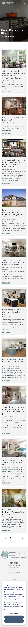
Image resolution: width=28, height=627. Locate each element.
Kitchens (12, 366)
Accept (14, 617)
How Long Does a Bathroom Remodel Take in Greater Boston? (13, 512)
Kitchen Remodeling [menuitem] (14, 570)
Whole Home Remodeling (16, 467)
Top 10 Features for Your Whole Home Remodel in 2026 (13, 462)
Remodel (12, 80)
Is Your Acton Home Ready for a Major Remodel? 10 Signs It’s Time (12, 213)
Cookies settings (14, 613)
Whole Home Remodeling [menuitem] (14, 565)
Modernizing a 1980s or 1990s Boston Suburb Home (13, 312)
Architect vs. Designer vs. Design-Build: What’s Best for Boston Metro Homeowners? (14, 163)
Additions (13, 267)
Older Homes (18, 366)
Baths (11, 416)
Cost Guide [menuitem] (14, 579)
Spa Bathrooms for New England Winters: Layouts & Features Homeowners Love (14, 410)
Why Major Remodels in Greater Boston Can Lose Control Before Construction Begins (13, 74)
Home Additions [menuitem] (14, 567)
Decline (14, 621)
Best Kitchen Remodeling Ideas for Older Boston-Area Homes (13, 361)
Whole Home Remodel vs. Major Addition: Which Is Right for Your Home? (14, 262)
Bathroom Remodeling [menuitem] (14, 572)
